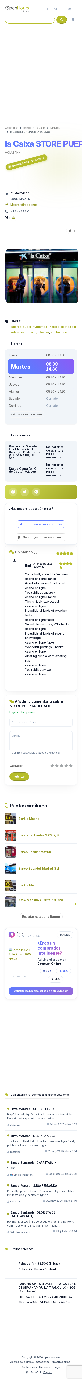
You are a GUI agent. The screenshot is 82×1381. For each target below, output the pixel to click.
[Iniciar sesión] (55, 9)
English (47, 1372)
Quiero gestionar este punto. (43, 537)
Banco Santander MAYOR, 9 (39, 835)
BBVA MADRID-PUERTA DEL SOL (41, 900)
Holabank (12, 152)
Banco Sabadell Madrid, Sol (39, 868)
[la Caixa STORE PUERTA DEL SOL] (42, 275)
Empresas (45, 1367)
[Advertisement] (41, 71)
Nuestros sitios (61, 1361)
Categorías (43, 1361)
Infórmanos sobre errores (26, 414)
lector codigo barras (34, 332)
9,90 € (47, 970)
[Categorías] (63, 9)
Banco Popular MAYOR (35, 852)
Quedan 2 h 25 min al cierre (28, 161)
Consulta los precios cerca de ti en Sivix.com (41, 990)
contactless (59, 332)
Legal (57, 1367)
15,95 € (63, 970)
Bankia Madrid (29, 818)
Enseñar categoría (41, 916)
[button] (71, 9)
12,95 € (55, 979)
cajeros (16, 326)
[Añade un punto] (47, 9)
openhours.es (52, 1357)
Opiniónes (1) (26, 552)
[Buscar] (73, 20)
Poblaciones (29, 1367)
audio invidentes (35, 326)
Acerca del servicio (22, 1361)
